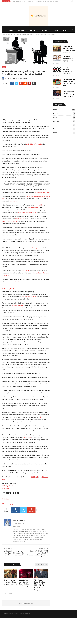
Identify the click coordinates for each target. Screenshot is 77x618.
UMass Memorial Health (42, 192)
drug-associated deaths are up (15, 282)
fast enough (25, 270)
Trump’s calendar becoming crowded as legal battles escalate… (68, 94)
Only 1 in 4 (42, 417)
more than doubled (33, 207)
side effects (27, 437)
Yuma (56, 30)
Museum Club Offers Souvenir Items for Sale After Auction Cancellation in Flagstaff (39, 1)
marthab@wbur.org (8, 486)
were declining (38, 205)
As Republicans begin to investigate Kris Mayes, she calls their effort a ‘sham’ (14, 553)
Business (56, 121)
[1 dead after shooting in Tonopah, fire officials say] (26, 573)
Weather (56, 125)
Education (56, 129)
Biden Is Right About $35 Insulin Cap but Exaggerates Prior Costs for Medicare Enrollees (37, 554)
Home (11, 30)
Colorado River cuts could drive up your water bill (69, 48)
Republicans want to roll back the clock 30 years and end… (69, 82)
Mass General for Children (10, 221)
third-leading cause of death (27, 212)
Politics (55, 113)
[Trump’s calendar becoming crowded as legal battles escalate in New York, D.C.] (57, 93)
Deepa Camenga (33, 248)
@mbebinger (6, 488)
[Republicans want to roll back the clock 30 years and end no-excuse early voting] (57, 82)
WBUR (33, 477)
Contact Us (5, 499)
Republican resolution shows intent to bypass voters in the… (68, 59)
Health (55, 133)
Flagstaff (44, 30)
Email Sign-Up (8, 288)
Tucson (32, 30)
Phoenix (21, 30)
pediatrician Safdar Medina (34, 144)
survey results (14, 201)
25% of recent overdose (29, 296)
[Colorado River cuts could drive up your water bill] (10, 573)
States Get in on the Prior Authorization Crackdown (68, 70)
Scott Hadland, (19, 219)
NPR (37, 477)
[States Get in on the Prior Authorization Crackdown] (57, 70)
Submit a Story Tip (7, 504)
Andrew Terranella (17, 305)
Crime (55, 117)
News (3, 67)
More (65, 30)
